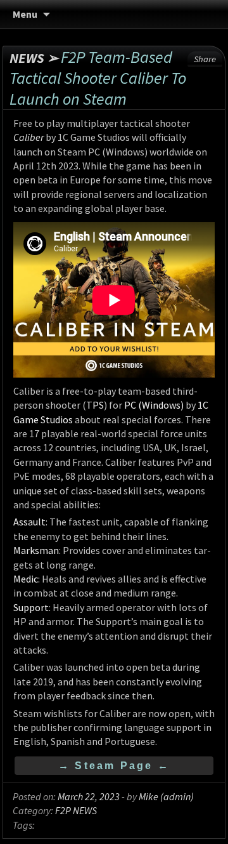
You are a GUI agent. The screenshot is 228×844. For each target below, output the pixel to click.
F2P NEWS (76, 810)
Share (205, 59)
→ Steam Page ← (114, 765)
